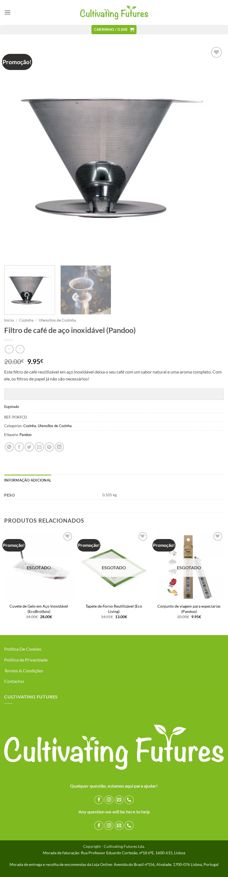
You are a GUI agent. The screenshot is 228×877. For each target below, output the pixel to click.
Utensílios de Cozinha (57, 320)
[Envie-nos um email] (119, 800)
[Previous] (16, 153)
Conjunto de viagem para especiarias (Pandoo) (188, 609)
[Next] (212, 153)
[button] (7, 12)
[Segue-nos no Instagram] (108, 800)
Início (9, 320)
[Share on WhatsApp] (9, 447)
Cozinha (26, 320)
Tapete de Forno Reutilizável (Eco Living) (114, 609)
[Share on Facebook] (19, 447)
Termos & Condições (23, 670)
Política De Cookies (22, 649)
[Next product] (9, 349)
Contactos (14, 681)
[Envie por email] (39, 447)
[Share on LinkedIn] (59, 447)
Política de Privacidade (26, 659)
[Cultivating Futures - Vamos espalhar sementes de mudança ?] (114, 13)
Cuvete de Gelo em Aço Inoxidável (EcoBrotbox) (38, 609)
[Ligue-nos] (129, 800)
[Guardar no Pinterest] (49, 447)
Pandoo (25, 434)
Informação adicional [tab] (27, 480)
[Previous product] (20, 349)
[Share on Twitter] (29, 447)
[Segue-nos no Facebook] (98, 800)
